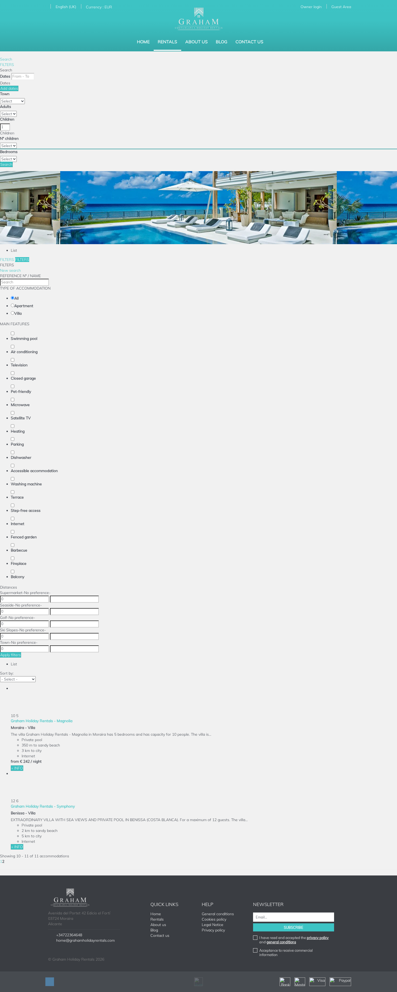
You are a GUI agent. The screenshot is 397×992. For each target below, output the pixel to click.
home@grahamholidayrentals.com (85, 940)
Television (19, 365)
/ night (36, 761)
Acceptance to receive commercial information (286, 952)
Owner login (311, 6)
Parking (17, 444)
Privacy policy (213, 930)
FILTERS (7, 64)
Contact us (249, 41)
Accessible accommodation (34, 470)
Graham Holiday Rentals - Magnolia (41, 720)
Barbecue (19, 550)
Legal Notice (212, 924)
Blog (221, 41)
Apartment (23, 305)
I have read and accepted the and (294, 939)
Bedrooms (9, 151)
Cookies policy (214, 919)
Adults (5, 106)
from (15, 761)
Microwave (20, 404)
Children (7, 119)
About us (196, 41)
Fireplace (18, 563)
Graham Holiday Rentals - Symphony (43, 806)
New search (10, 270)
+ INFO (17, 768)
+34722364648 (69, 935)
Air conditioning (24, 351)
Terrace (17, 497)
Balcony (17, 576)
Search (6, 59)
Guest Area (341, 6)
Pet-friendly (21, 391)
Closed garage (23, 378)
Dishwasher (21, 457)
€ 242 (25, 761)
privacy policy (318, 937)
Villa (18, 313)
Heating (18, 431)
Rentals (167, 41)
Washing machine (26, 484)
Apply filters (10, 654)
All (16, 298)
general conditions (281, 942)
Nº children (9, 138)
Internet (17, 523)
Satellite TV (21, 418)
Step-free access (26, 510)
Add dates (9, 88)
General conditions (218, 913)
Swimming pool (24, 338)
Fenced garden (24, 537)
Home (143, 41)
